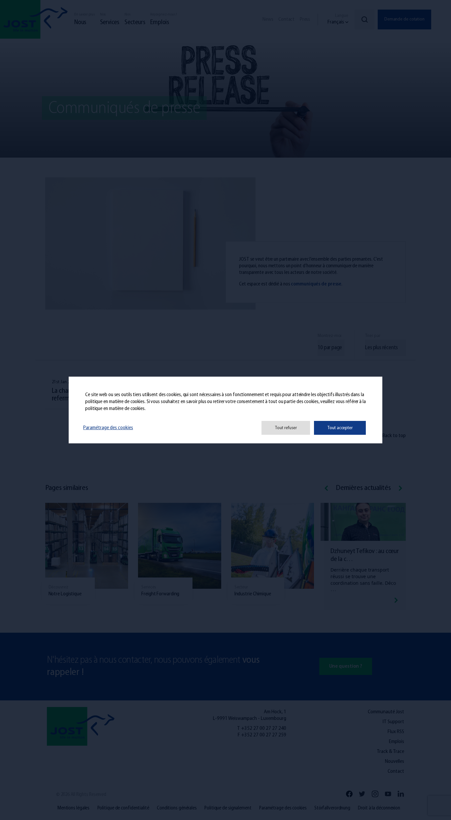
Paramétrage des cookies (108, 427)
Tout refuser (286, 428)
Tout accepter (340, 428)
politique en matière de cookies (115, 401)
